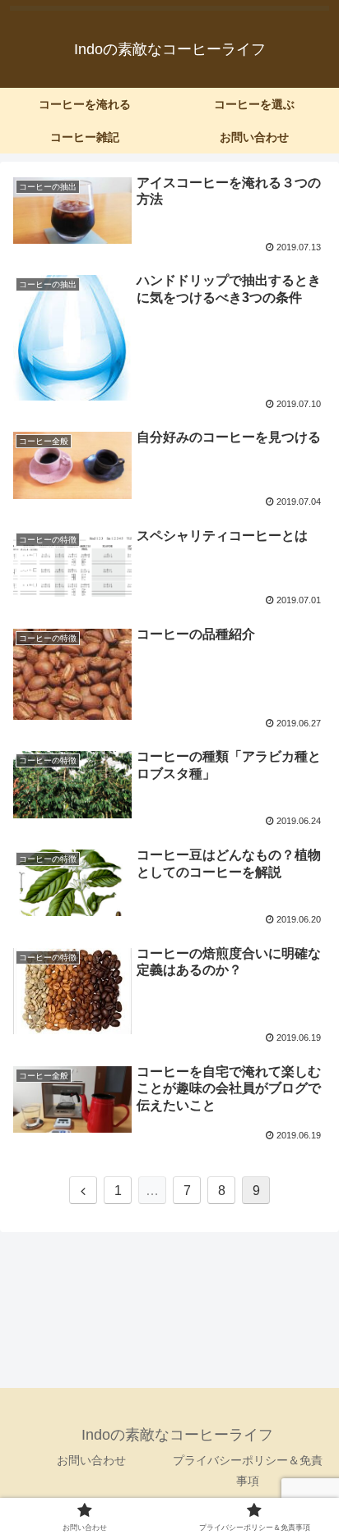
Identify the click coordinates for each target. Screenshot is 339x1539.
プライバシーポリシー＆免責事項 (248, 1470)
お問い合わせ (91, 1460)
